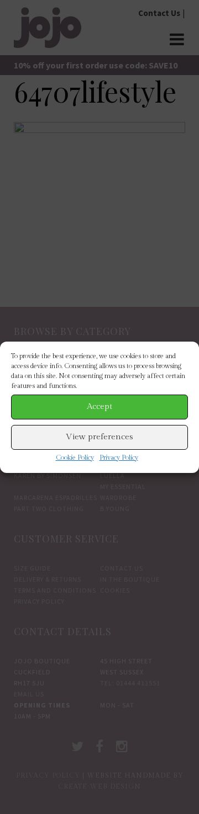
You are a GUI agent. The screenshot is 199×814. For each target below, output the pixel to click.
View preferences (99, 436)
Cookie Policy (75, 457)
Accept (99, 406)
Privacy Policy (119, 457)
